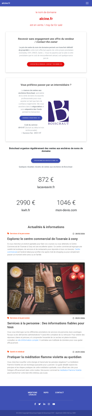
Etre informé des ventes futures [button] (44, 160)
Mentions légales (32, 393)
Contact (59, 392)
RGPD (46, 392)
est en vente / (46, 25)
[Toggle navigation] (87, 3)
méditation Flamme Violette (70, 370)
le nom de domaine (46, 12)
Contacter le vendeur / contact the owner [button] (44, 64)
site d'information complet (28, 340)
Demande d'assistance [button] (29, 118)
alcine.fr (46, 19)
